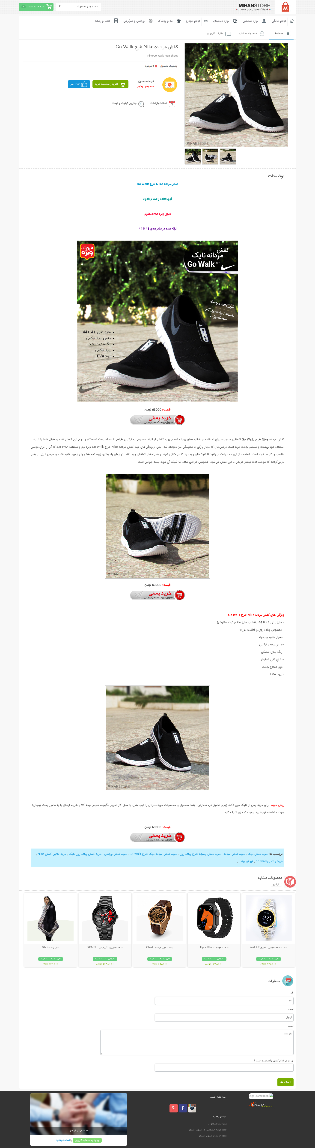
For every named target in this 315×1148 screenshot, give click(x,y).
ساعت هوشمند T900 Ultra (214, 947)
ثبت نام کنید (63, 1140)
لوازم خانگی (279, 21)
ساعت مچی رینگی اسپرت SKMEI (105, 947)
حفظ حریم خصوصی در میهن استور (207, 1129)
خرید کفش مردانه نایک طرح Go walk (153, 854)
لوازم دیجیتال (221, 21)
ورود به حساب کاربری (87, 1140)
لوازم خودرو (193, 21)
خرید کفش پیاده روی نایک (85, 854)
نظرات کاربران (215, 33)
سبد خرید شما (36, 6)
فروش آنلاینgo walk (269, 861)
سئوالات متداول (217, 1123)
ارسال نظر (285, 1082)
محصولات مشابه (248, 33)
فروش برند (246, 861)
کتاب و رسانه (102, 21)
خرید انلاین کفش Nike (52, 854)
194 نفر (75, 84)
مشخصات (278, 33)
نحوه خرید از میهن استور (213, 1135)
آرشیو (276, 884)
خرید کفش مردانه (234, 854)
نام (292, 992)
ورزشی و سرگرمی (134, 21)
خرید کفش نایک (258, 854)
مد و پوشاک (165, 21)
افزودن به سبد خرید (106, 84)
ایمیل (291, 1009)
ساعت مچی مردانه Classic (159, 947)
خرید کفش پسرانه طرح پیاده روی (200, 854)
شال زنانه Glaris (50, 947)
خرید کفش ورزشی (115, 854)
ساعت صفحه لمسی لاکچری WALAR (268, 947)
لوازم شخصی (251, 21)
